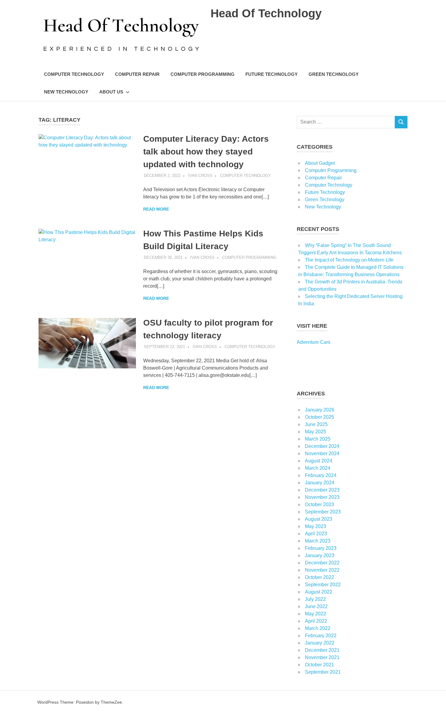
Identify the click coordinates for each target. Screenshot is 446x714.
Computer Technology (74, 74)
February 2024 (320, 475)
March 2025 (317, 439)
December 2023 (322, 489)
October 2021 (319, 664)
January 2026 (319, 409)
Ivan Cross (200, 175)
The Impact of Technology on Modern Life (349, 259)
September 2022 (323, 584)
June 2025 (316, 424)
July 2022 (315, 599)
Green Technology (334, 74)
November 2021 (322, 657)
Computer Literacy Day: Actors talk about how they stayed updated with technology (206, 151)
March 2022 (317, 628)
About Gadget (320, 163)
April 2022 (316, 621)
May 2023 (315, 526)
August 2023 (318, 519)
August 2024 (318, 460)
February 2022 (320, 635)
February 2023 (320, 548)
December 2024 (322, 446)
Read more (156, 209)
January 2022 (319, 642)
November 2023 (322, 497)
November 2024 (322, 453)
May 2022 (315, 613)
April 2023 (316, 533)
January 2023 (319, 555)
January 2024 (319, 482)
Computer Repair (137, 74)
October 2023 (319, 504)
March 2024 (317, 468)
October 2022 (319, 577)
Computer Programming (203, 74)
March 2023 (317, 540)
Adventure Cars (313, 342)
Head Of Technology (266, 13)
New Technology (66, 91)
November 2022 (322, 570)
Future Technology (271, 74)
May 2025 (315, 431)
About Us (111, 91)
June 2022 (316, 606)
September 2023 (323, 511)
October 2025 (319, 417)
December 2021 (322, 650)
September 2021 (323, 672)
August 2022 (318, 591)
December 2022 (322, 562)
